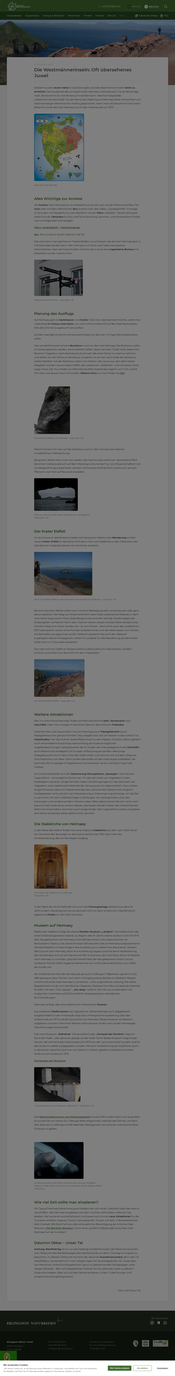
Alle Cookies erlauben (119, 1368)
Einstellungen (162, 1368)
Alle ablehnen (142, 1368)
